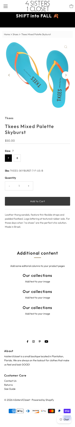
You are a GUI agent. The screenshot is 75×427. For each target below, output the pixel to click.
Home (7, 34)
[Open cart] (71, 6)
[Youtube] (46, 341)
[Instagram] (33, 341)
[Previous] (9, 75)
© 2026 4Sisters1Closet (17, 399)
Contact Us (10, 380)
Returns (8, 384)
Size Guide (10, 388)
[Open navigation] (5, 6)
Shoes (15, 34)
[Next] (66, 75)
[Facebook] (27, 341)
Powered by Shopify (43, 399)
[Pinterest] (40, 341)
